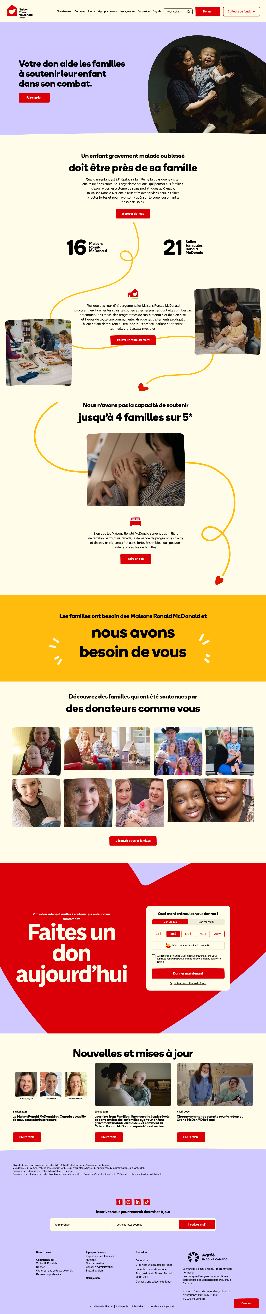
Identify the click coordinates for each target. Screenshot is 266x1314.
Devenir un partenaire (48, 1274)
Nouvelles (141, 1252)
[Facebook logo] (119, 1201)
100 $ (188, 934)
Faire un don (34, 97)
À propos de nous (108, 11)
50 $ (173, 934)
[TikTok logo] (146, 1201)
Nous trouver (64, 11)
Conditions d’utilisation (101, 1306)
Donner (208, 11)
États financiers (94, 1270)
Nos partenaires (95, 1263)
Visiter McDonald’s (46, 1263)
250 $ (202, 934)
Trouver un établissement (133, 340)
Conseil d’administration (99, 1267)
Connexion (142, 1260)
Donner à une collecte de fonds (154, 1281)
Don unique (170, 922)
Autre (217, 934)
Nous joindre (128, 11)
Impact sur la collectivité (100, 1256)
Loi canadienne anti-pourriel (160, 1306)
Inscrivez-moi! (197, 1224)
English (157, 11)
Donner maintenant (188, 973)
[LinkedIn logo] (137, 1201)
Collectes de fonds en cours (151, 1269)
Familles (91, 1259)
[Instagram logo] (128, 1201)
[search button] (189, 12)
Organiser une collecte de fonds (188, 983)
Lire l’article (27, 1137)
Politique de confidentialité (129, 1306)
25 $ (158, 934)
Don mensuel (206, 922)
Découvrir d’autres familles (133, 840)
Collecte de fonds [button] (239, 11)
